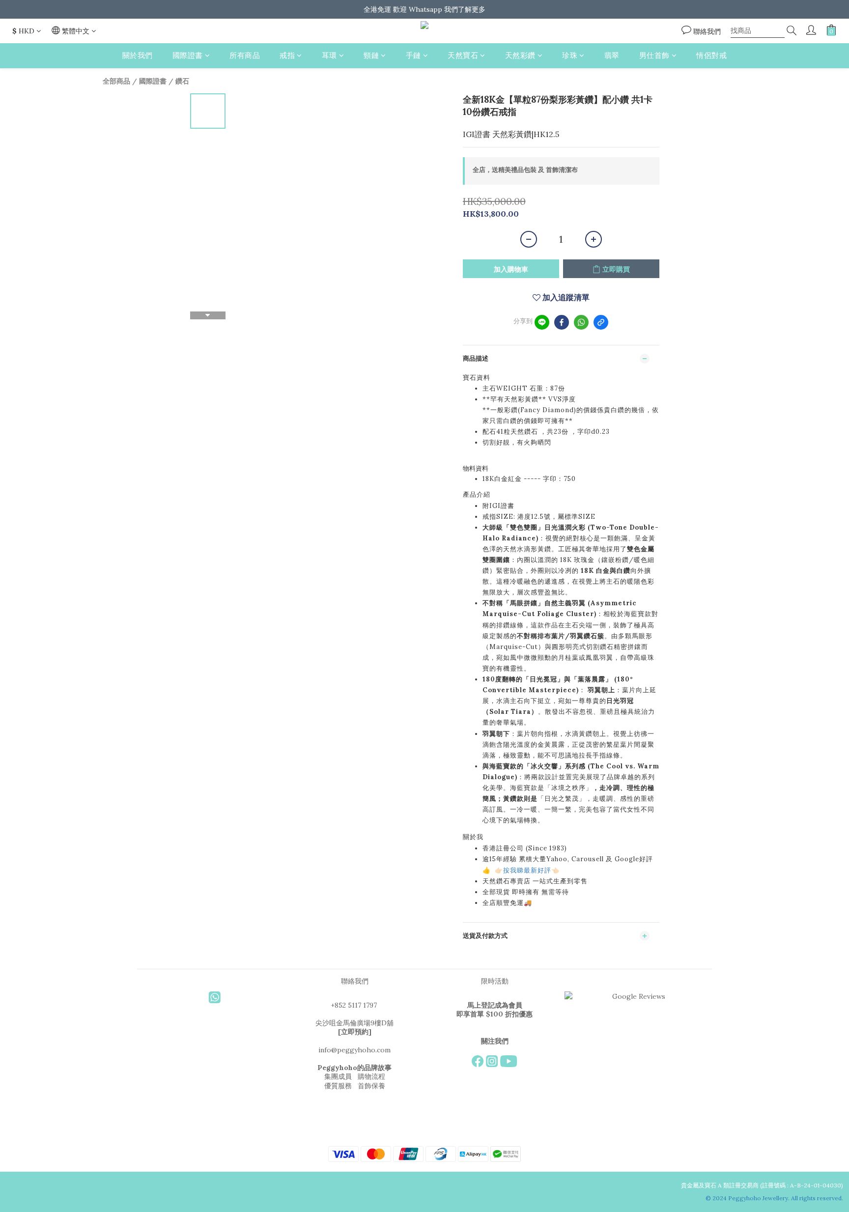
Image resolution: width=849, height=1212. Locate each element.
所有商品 (244, 55)
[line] (542, 322)
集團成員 (338, 1076)
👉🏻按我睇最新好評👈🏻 (527, 870)
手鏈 (413, 55)
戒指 (287, 55)
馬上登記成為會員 (494, 1005)
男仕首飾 (654, 55)
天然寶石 (463, 55)
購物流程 (371, 1076)
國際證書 (187, 55)
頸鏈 (371, 55)
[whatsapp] (581, 322)
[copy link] (601, 322)
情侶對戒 (711, 55)
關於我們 (137, 55)
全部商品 (116, 81)
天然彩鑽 (520, 55)
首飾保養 (371, 1085)
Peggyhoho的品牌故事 (354, 1067)
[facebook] (561, 322)
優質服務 (338, 1085)
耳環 (329, 55)
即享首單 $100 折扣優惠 (494, 1014)
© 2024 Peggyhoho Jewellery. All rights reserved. (775, 1198)
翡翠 (612, 55)
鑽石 (182, 81)
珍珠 (569, 55)
